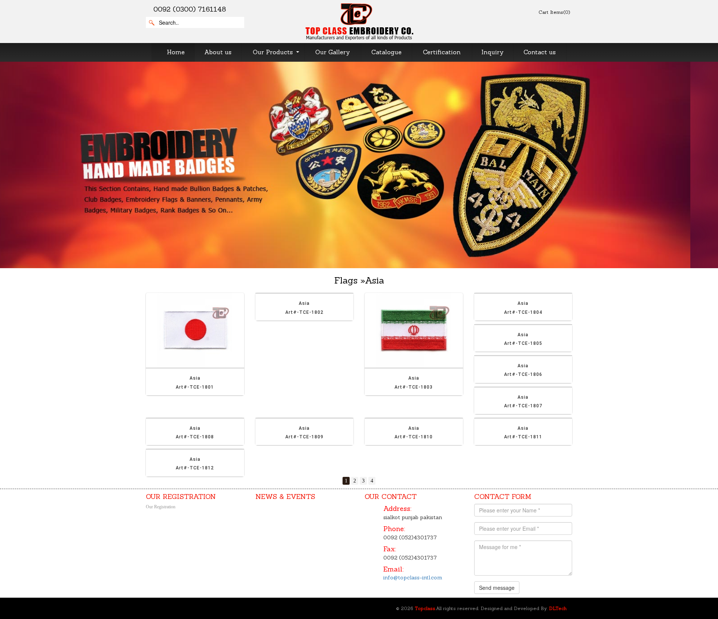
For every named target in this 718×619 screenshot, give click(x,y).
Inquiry (492, 52)
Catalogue (386, 52)
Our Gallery (332, 52)
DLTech (558, 608)
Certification (442, 52)
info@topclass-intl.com (412, 577)
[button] (54, 165)
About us (217, 52)
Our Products (273, 52)
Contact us (540, 52)
